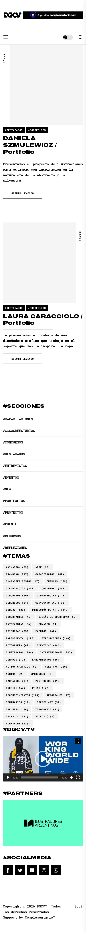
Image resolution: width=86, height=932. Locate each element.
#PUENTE (10, 524)
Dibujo (15, 609)
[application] (43, 758)
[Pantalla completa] (78, 777)
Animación (17, 567)
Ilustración (19, 652)
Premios (15, 687)
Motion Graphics (22, 666)
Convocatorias (50, 602)
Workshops (18, 723)
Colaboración (20, 588)
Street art (49, 702)
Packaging (17, 680)
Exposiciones (56, 638)
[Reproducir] (8, 777)
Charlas (57, 581)
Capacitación (49, 574)
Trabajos (17, 716)
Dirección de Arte (50, 609)
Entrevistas (19, 624)
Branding (17, 574)
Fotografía (18, 645)
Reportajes (59, 695)
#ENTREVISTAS (15, 465)
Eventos (45, 631)
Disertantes (19, 616)
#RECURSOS (12, 536)
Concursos (18, 595)
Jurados (15, 659)
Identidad (49, 645)
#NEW (7, 489)
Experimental (20, 638)
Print (41, 687)
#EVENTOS (11, 477)
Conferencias (51, 595)
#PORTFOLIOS (37, 130)
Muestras (56, 666)
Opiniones (42, 673)
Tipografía (47, 709)
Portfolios (48, 680)
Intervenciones (56, 652)
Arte (42, 567)
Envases (48, 624)
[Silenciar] (71, 777)
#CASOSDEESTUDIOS (19, 430)
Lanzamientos (46, 659)
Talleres (17, 709)
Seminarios (18, 702)
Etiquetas (17, 631)
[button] (43, 759)
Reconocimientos (23, 695)
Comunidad (54, 588)
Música (15, 673)
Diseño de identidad (58, 616)
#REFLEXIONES (15, 547)
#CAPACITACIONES (18, 419)
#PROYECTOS (13, 512)
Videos (45, 716)
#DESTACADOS (14, 130)
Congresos (17, 602)
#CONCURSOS (13, 442)
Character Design (23, 581)
